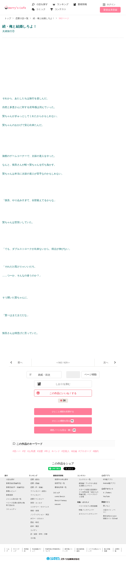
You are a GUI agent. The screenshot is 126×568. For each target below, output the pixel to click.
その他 (32, 538)
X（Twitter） (107, 493)
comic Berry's (60, 496)
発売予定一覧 (60, 483)
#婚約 (96, 451)
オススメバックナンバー (88, 514)
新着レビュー (11, 491)
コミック (40, 9)
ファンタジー (35, 495)
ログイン (111, 4)
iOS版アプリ (108, 479)
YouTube (106, 496)
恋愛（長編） (35, 483)
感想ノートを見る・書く (62, 430)
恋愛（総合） (35, 479)
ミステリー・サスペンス (39, 507)
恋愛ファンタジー (37, 499)
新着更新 (9, 495)
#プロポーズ (85, 451)
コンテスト (60, 9)
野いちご (106, 506)
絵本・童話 (34, 526)
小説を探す (42, 4)
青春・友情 (34, 511)
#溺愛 (40, 451)
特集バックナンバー (86, 510)
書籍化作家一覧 (61, 487)
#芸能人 (65, 451)
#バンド (56, 451)
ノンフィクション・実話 (39, 514)
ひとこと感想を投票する (63, 411)
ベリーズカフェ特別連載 (88, 506)
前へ (20, 362)
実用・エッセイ (36, 503)
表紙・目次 (44, 374)
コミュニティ (11, 509)
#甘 (24, 451)
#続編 (74, 451)
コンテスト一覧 (85, 479)
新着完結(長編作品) (13, 483)
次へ (105, 362)
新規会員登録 (110, 9)
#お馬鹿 (31, 451)
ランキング (63, 4)
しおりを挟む (63, 384)
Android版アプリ (109, 483)
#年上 (47, 451)
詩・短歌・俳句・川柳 (38, 534)
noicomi (57, 504)
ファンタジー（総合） (38, 491)
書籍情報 (82, 4)
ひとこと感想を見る (62, 421)
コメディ (33, 530)
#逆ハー (17, 451)
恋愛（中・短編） (37, 487)
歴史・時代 (34, 522)
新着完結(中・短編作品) (15, 487)
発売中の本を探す (61, 479)
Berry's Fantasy (61, 500)
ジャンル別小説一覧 (13, 499)
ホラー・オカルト (37, 518)
